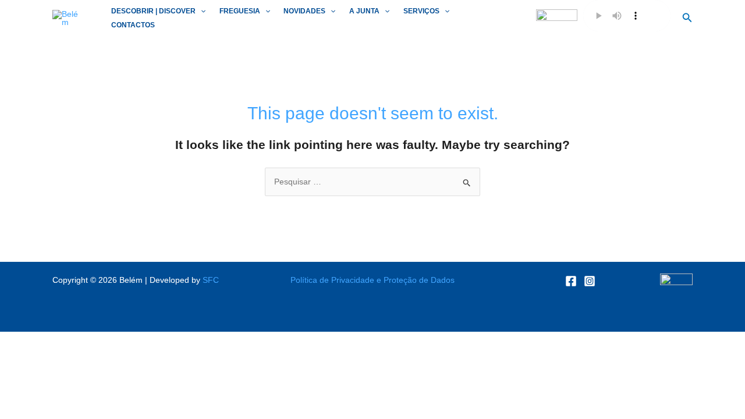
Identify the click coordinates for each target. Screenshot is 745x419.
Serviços (421, 11)
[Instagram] (589, 281)
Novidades (304, 11)
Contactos (133, 25)
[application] (200, 11)
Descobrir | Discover (153, 11)
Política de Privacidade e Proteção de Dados (372, 280)
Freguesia (239, 11)
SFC (211, 280)
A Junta (364, 11)
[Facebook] (571, 281)
